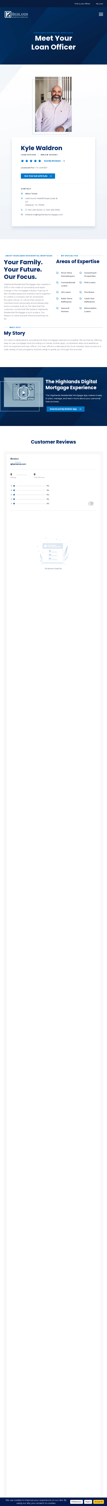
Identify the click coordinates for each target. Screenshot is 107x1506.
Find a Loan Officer (82, 4)
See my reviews (52, 161)
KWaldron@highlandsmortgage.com (44, 214)
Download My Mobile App (63, 409)
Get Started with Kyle (35, 176)
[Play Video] (23, 392)
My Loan (99, 4)
